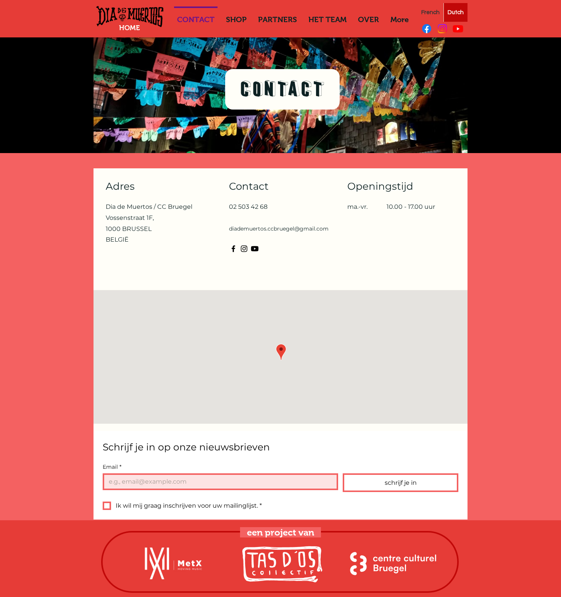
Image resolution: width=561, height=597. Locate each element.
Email (112, 467)
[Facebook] (427, 29)
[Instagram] (442, 29)
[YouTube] (458, 29)
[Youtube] (254, 248)
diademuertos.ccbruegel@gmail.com (279, 228)
